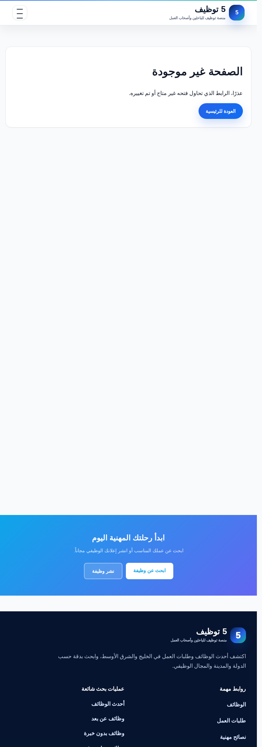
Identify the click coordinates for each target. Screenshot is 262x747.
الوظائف (236, 704)
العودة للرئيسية (221, 111)
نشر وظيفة (103, 571)
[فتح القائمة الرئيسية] (19, 12)
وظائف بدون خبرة (104, 733)
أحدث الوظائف (108, 704)
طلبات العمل (231, 720)
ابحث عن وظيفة (149, 570)
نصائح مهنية (233, 737)
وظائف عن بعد (108, 718)
